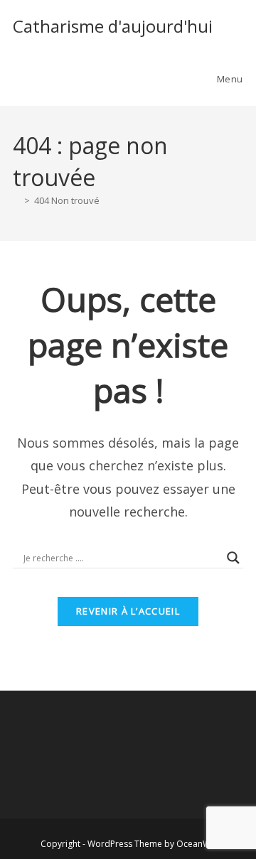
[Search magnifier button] (233, 558)
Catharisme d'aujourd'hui (113, 26)
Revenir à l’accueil (128, 611)
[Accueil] (16, 200)
